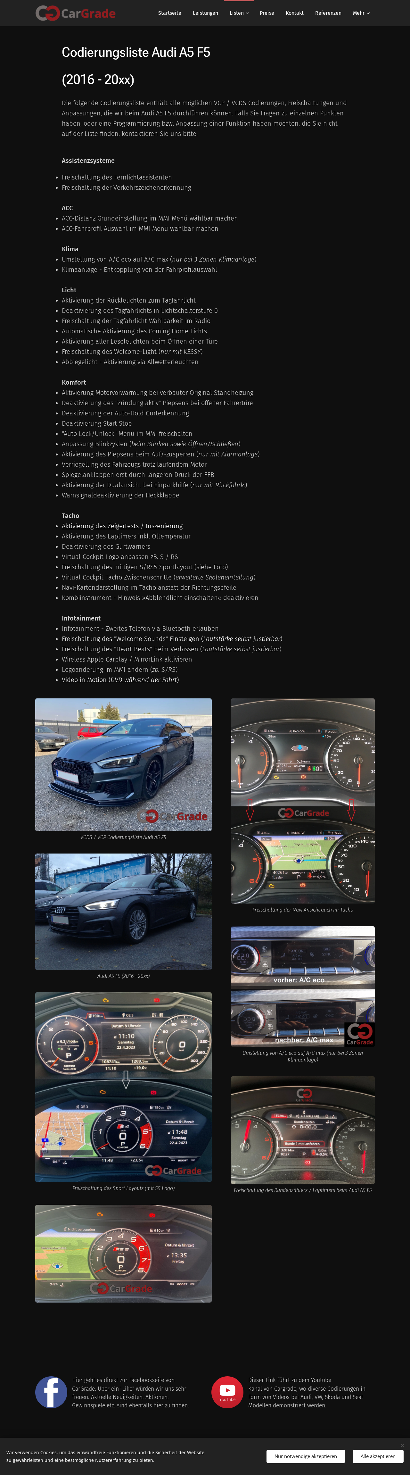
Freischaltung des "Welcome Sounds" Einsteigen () (172, 639)
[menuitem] (169, 13)
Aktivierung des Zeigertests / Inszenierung (122, 526)
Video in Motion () (120, 680)
